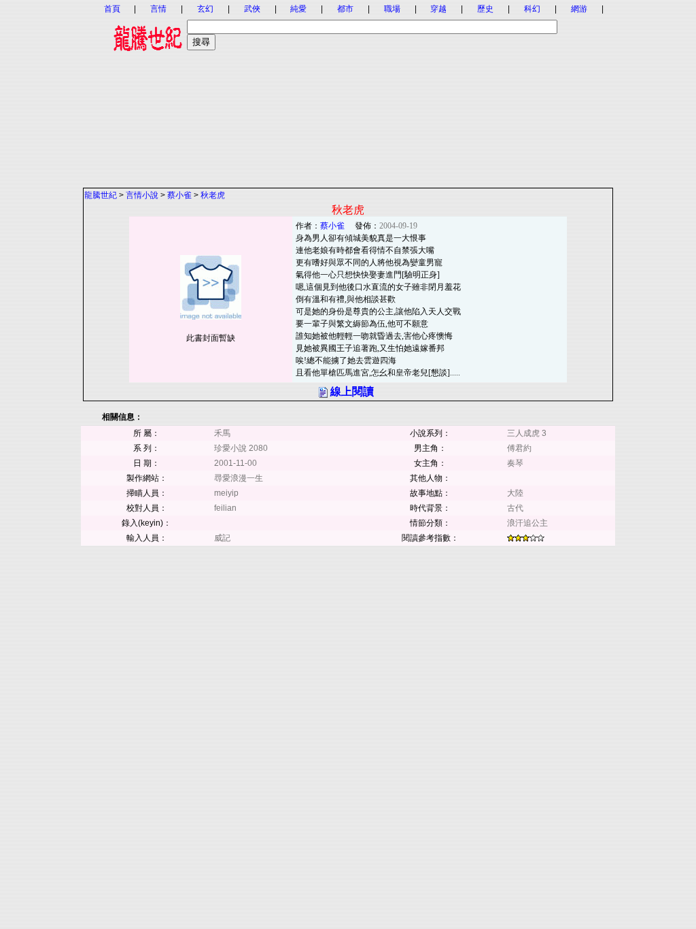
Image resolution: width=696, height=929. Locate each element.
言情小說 (142, 195)
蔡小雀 (179, 195)
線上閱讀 (352, 391)
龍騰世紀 (100, 195)
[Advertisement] (348, 91)
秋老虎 (213, 195)
